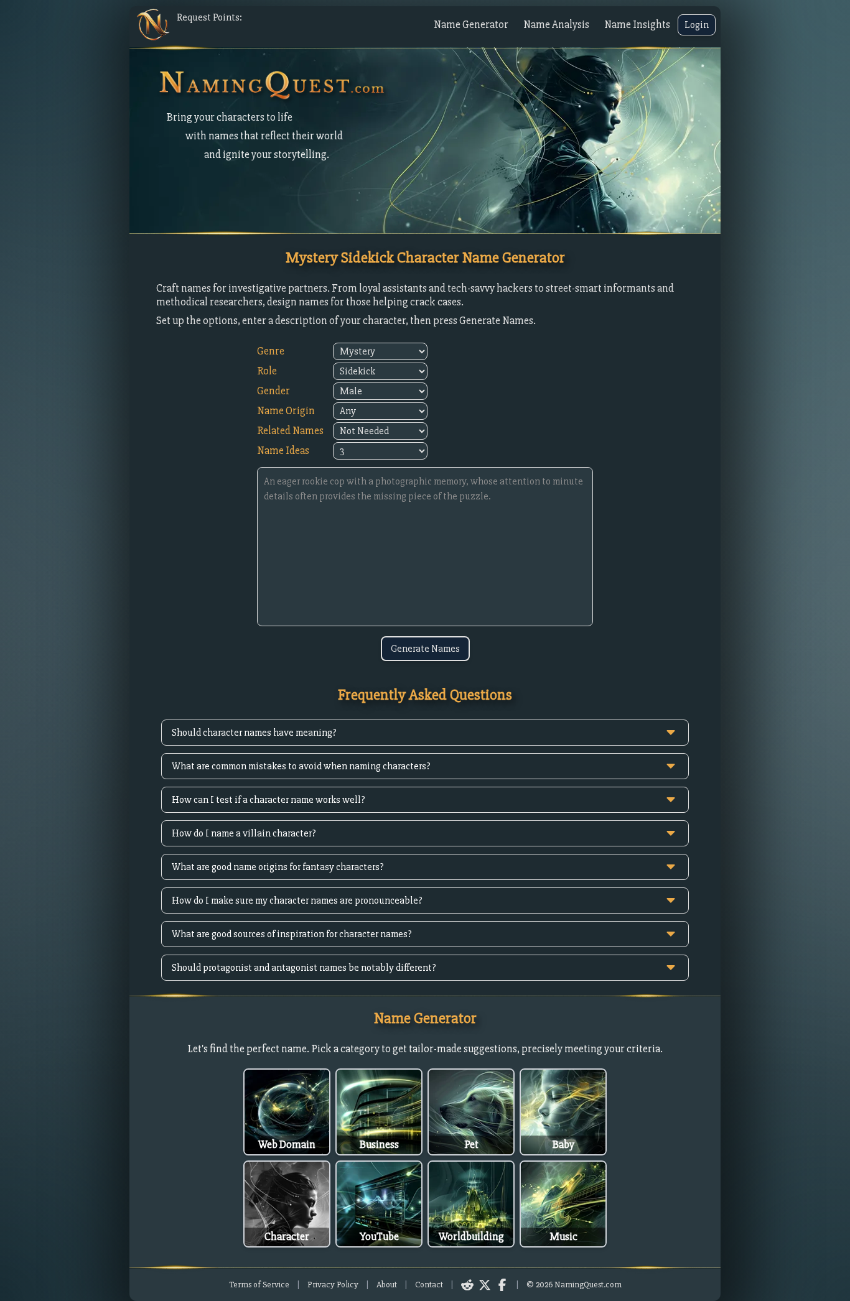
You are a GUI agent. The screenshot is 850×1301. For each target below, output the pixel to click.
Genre (270, 351)
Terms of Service (259, 1284)
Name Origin (286, 410)
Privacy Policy (332, 1284)
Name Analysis (556, 24)
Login (696, 25)
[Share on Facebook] (502, 1285)
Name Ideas (283, 450)
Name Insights (637, 24)
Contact (429, 1284)
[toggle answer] (670, 732)
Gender (273, 390)
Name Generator (471, 24)
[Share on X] (485, 1285)
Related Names (290, 430)
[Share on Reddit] (467, 1285)
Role (267, 370)
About (386, 1284)
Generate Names (425, 648)
